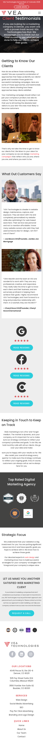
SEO (21, 707)
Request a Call (21, 613)
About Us (21, 729)
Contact (21, 736)
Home (21, 725)
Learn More (21, 7)
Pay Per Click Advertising (21, 711)
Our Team (21, 733)
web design (30, 557)
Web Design (21, 700)
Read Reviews (21, 347)
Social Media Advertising (21, 703)
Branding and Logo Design (21, 715)
